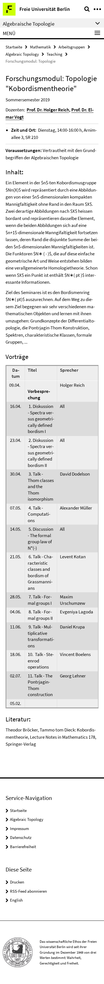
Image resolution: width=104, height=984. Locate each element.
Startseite (14, 47)
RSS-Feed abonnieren (28, 891)
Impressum (19, 828)
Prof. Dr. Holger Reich (48, 110)
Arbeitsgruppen (72, 47)
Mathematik (40, 47)
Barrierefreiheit (23, 846)
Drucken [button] (17, 882)
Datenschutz (20, 837)
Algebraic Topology (22, 54)
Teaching (54, 54)
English (16, 900)
